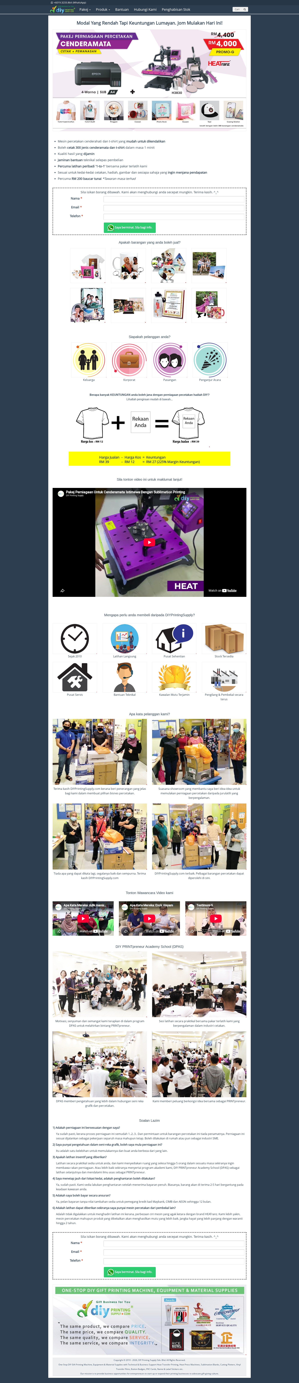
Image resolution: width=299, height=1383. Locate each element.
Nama (76, 198)
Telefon (76, 216)
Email (76, 207)
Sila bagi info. (133, 227)
